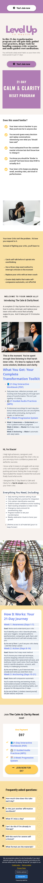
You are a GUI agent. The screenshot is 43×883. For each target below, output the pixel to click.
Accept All (21, 876)
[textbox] (21, 300)
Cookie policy (16, 865)
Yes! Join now (23, 8)
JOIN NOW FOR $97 (23, 769)
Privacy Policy (21, 868)
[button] (39, 797)
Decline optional (21, 872)
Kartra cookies (26, 865)
